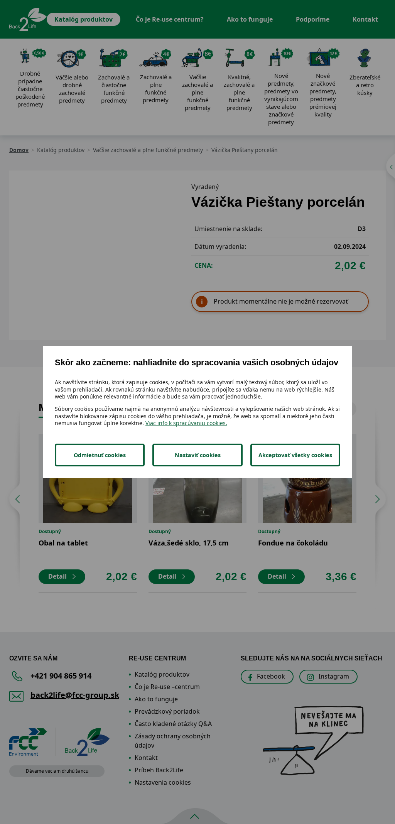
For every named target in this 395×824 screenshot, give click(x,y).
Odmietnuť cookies (100, 455)
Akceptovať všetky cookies (295, 455)
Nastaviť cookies (198, 455)
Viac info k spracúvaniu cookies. (186, 423)
